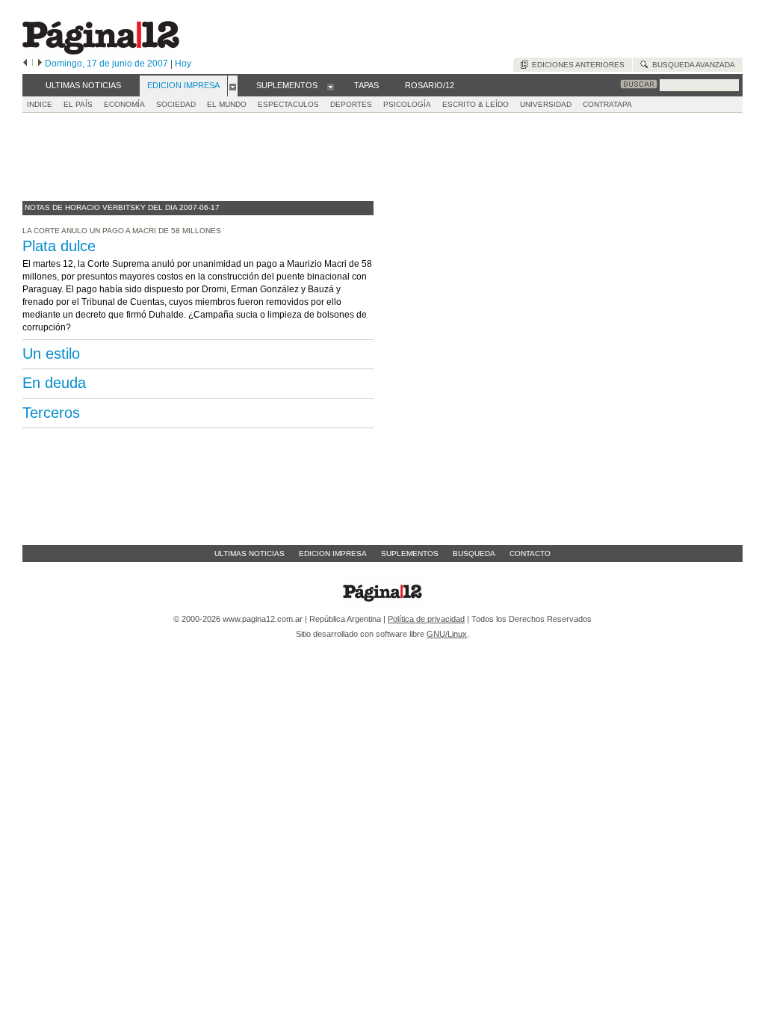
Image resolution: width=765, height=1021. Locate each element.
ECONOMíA (124, 104)
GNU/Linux (447, 633)
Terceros (51, 412)
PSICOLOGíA (407, 104)
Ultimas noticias (249, 553)
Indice (39, 104)
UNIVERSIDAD (546, 104)
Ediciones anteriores (576, 65)
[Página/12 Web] (100, 51)
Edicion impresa (333, 553)
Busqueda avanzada (691, 65)
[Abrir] (233, 85)
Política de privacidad (426, 618)
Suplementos (410, 553)
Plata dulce (59, 246)
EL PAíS (78, 104)
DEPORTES (351, 104)
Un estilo (51, 353)
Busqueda (474, 553)
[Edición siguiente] (40, 63)
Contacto (530, 553)
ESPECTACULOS (288, 104)
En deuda (54, 382)
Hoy (183, 63)
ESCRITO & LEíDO (475, 104)
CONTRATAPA (607, 104)
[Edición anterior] (25, 63)
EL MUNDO (227, 104)
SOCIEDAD (176, 104)
